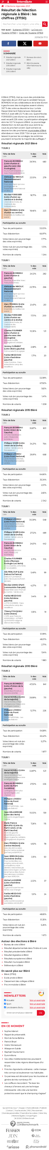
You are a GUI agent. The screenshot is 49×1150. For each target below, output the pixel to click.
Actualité (10, 1000)
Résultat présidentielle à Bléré (18, 951)
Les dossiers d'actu (14, 1007)
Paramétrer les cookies (28, 1113)
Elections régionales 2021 (18, 6)
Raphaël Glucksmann (14, 1052)
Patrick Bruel (10, 1041)
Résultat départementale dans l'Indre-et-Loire (25, 948)
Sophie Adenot (11, 1031)
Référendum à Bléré (13, 965)
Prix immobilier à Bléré (15, 984)
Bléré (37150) (10, 974)
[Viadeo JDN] (36, 1141)
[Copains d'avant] (12, 1141)
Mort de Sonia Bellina (14, 1038)
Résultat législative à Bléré (16, 955)
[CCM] (36, 1130)
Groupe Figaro (31, 1116)
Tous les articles (20, 1111)
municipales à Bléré (37, 130)
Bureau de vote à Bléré (14, 944)
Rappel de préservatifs (14, 1034)
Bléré (29, 63)
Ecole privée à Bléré (13, 978)
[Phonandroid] (36, 1147)
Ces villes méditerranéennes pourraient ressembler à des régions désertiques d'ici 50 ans (23, 1062)
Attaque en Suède (12, 1048)
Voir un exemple (37, 1000)
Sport (8, 1004)
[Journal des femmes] (12, 1130)
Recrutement (37, 1111)
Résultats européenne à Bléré (18, 958)
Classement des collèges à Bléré (19, 981)
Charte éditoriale (32, 1108)
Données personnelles (11, 1113)
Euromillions (10, 1055)
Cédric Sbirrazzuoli (12, 1045)
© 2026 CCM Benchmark (24, 1118)
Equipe (22, 1108)
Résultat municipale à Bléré (17, 962)
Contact (10, 1111)
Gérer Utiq (43, 1113)
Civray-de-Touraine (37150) (31, 33)
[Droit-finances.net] (36, 1136)
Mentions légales (18, 1116)
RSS (29, 1111)
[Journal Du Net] (12, 1136)
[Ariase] (12, 1146)
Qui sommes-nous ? (10, 1108)
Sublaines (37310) (21, 30)
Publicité (43, 1108)
